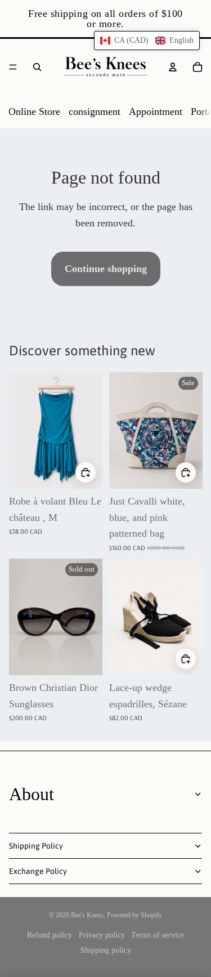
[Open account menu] (172, 67)
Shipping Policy (36, 845)
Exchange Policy (38, 871)
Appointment (155, 111)
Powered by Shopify (134, 915)
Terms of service (157, 935)
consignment (94, 111)
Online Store (34, 111)
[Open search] (37, 67)
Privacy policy (102, 935)
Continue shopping (106, 268)
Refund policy (49, 935)
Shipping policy (105, 950)
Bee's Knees (87, 915)
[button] (147, 41)
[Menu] (13, 67)
